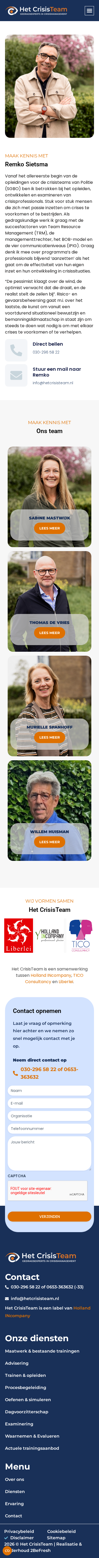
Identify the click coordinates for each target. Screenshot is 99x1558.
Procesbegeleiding (25, 1387)
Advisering (17, 1363)
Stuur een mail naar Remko (57, 372)
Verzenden (49, 1216)
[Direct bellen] (16, 350)
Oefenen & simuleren (28, 1399)
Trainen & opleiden (25, 1375)
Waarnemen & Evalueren (32, 1436)
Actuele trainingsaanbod (32, 1448)
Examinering (19, 1423)
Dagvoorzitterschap (26, 1411)
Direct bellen (48, 344)
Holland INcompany (51, 975)
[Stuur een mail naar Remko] (16, 375)
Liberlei (66, 982)
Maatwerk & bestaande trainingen (42, 1351)
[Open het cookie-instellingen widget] (7, 1550)
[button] (89, 10)
